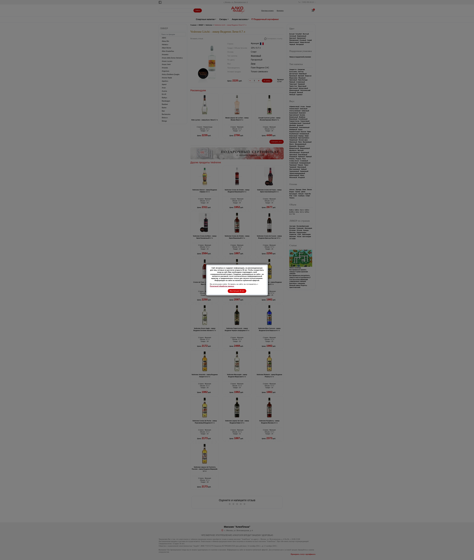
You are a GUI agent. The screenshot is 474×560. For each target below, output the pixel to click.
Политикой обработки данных (222, 286)
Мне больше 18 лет (237, 291)
